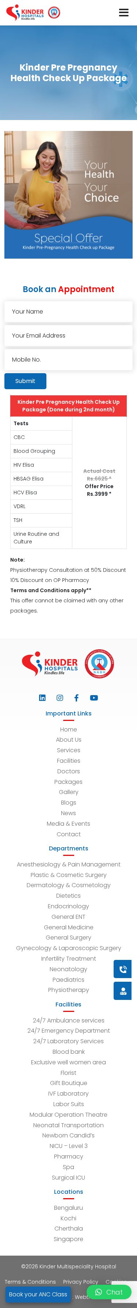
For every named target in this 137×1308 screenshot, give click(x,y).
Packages (68, 782)
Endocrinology (68, 906)
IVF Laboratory (68, 1093)
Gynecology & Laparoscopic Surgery (68, 948)
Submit (25, 381)
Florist (68, 1073)
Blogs (68, 802)
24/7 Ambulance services (68, 1020)
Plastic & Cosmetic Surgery (69, 875)
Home (68, 729)
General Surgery (68, 937)
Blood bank (69, 1052)
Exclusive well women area (68, 1062)
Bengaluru (68, 1208)
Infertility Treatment (68, 958)
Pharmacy (68, 1156)
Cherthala (68, 1228)
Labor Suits (68, 1104)
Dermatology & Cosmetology (69, 885)
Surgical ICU (68, 1177)
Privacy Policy (80, 1281)
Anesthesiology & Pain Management (69, 864)
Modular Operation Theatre (68, 1114)
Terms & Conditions (30, 1281)
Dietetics (68, 896)
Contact (69, 834)
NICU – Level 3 (69, 1146)
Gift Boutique (68, 1083)
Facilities (68, 761)
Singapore (68, 1239)
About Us (68, 739)
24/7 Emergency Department (68, 1030)
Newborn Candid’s (68, 1135)
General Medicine (69, 927)
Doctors (68, 771)
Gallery (69, 792)
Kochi (68, 1218)
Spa (68, 1167)
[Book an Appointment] (79, 969)
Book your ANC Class (38, 1294)
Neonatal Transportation (68, 1125)
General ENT (68, 917)
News (68, 813)
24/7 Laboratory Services (68, 1041)
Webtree (86, 1297)
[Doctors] (99, 990)
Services (68, 750)
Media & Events (68, 824)
